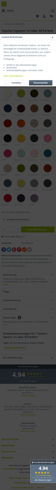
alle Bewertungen (43, 480)
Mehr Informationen (13, 76)
